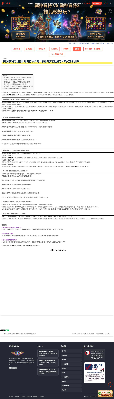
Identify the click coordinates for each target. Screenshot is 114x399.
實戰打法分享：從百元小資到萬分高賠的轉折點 (17, 82)
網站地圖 (64, 390)
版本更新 (29, 49)
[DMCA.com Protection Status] (13, 368)
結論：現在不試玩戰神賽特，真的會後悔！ (16, 88)
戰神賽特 (30, 3)
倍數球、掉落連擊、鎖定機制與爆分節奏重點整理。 (48, 353)
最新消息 (45, 3)
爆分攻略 (63, 3)
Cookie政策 (29, 396)
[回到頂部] (110, 384)
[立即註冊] (106, 3)
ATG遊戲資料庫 (57, 54)
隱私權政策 (36, 396)
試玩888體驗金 (97, 3)
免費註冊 (88, 3)
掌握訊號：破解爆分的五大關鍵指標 (14, 80)
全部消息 (16, 49)
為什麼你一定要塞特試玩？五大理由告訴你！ (16, 84)
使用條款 (22, 396)
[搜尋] (111, 3)
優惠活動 (41, 49)
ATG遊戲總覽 (53, 3)
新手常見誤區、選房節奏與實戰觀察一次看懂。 (48, 362)
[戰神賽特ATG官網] (57, 21)
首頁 (70, 43)
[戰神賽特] (5, 3)
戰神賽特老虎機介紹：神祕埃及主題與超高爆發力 (17, 77)
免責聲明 (17, 396)
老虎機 (75, 43)
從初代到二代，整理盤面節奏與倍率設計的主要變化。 (48, 371)
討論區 (70, 3)
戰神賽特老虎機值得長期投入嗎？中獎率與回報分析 (18, 86)
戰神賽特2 (38, 3)
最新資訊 (54, 49)
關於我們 (11, 396)
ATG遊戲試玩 (77, 3)
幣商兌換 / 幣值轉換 (93, 49)
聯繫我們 (42, 396)
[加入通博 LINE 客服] (105, 393)
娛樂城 (66, 49)
